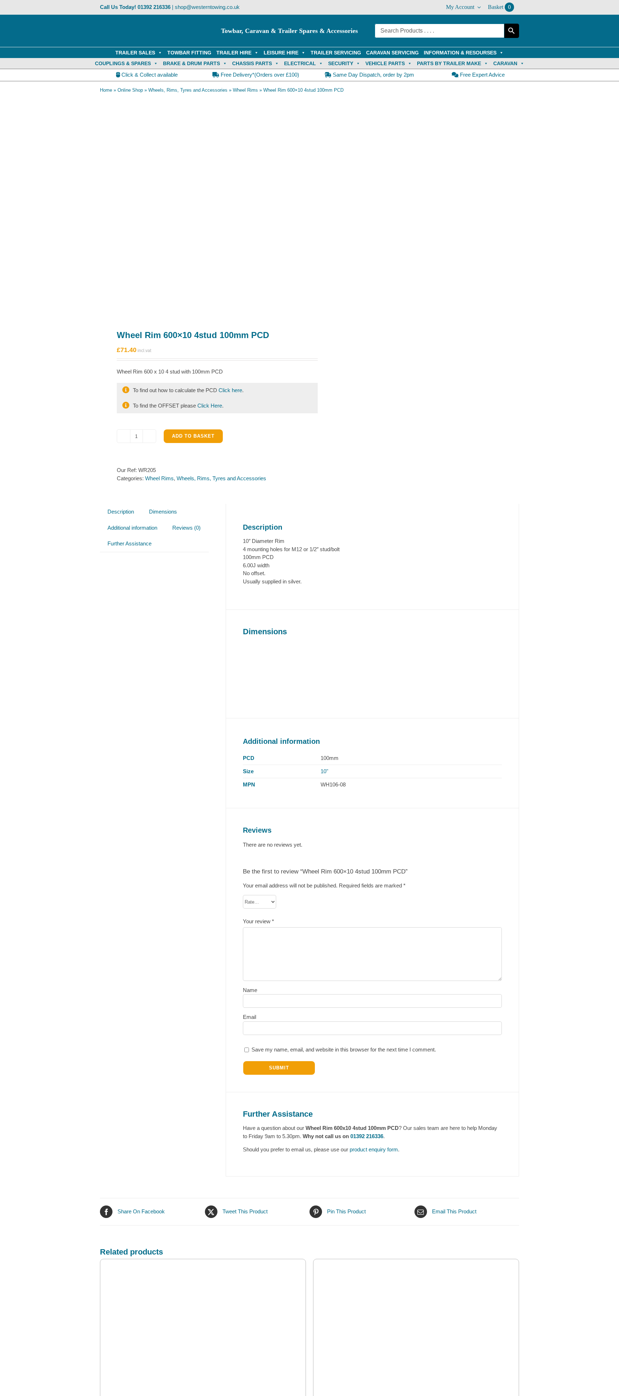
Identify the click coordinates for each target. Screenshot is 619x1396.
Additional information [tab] (132, 528)
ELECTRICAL (300, 63)
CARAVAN (505, 63)
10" (324, 771)
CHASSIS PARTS (252, 63)
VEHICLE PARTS (385, 63)
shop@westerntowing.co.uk (207, 7)
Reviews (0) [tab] (186, 528)
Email (249, 1017)
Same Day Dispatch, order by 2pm (372, 75)
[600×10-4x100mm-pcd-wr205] (200, 206)
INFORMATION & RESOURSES (460, 53)
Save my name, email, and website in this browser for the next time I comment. (343, 1049)
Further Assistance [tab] (129, 543)
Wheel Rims (245, 90)
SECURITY (340, 63)
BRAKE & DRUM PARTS (191, 63)
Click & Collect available (149, 75)
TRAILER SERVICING (336, 53)
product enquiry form (374, 1149)
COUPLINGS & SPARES (123, 63)
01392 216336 (154, 7)
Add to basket (193, 436)
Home (106, 90)
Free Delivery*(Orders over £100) (259, 75)
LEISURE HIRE (281, 53)
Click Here (209, 406)
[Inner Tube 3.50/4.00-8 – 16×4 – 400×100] (203, 1327)
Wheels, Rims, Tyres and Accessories (187, 90)
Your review (258, 921)
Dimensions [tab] (163, 512)
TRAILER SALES (135, 53)
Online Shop (130, 90)
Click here (230, 390)
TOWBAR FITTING (189, 53)
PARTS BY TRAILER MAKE (449, 63)
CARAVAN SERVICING (392, 53)
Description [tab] (120, 512)
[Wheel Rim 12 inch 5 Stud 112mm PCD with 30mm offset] (416, 1327)
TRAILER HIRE (233, 53)
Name (250, 990)
